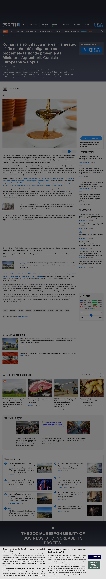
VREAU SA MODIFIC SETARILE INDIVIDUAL (94, 565)
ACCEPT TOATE (94, 557)
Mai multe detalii (14, 565)
